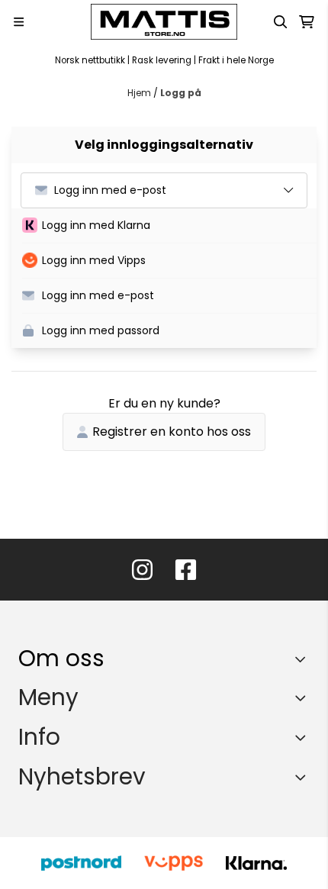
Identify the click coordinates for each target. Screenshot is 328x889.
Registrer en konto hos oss (171, 431)
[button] (169, 225)
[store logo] (164, 22)
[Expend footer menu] (303, 697)
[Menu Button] (19, 22)
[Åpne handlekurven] (306, 22)
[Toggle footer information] (304, 658)
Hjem (140, 92)
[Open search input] (281, 22)
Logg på (180, 92)
